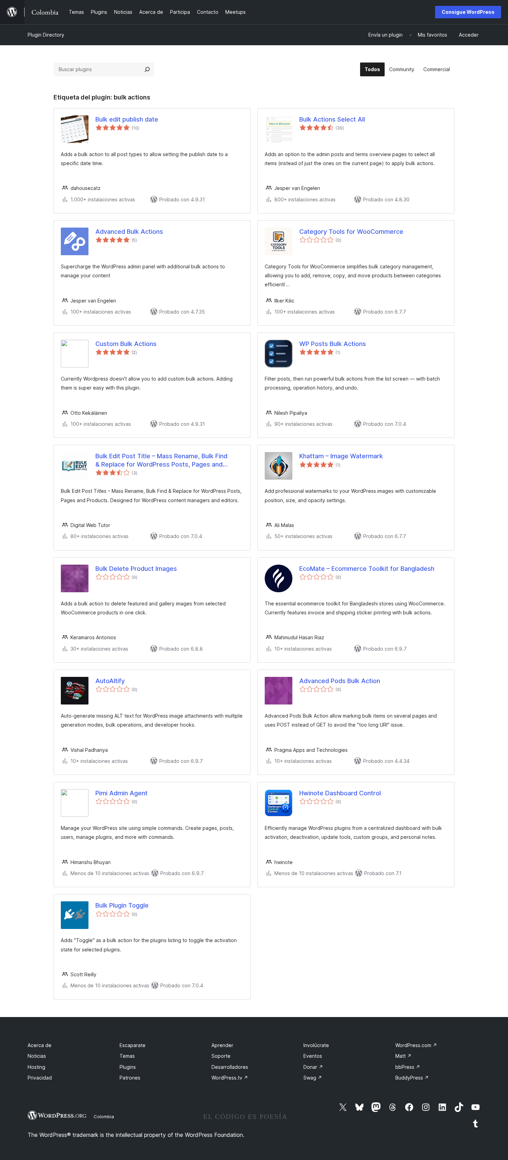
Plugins (128, 1067)
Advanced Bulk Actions (129, 231)
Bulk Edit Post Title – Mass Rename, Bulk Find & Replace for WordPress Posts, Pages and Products (161, 460)
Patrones (130, 1078)
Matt (403, 1056)
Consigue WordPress (468, 12)
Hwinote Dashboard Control (340, 793)
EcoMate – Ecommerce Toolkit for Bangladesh (366, 568)
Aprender (222, 1045)
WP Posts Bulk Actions (332, 343)
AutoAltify (110, 680)
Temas (127, 1056)
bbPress (407, 1067)
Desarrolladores (229, 1067)
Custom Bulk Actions (126, 343)
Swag (312, 1078)
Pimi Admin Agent (121, 793)
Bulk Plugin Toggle (122, 905)
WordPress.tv (229, 1078)
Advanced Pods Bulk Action (339, 680)
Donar (313, 1067)
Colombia (104, 1116)
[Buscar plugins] (147, 69)
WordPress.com (416, 1045)
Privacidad (40, 1078)
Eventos (312, 1056)
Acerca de (39, 1045)
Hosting (36, 1067)
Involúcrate (316, 1045)
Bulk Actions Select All (332, 119)
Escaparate (132, 1045)
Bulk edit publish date (126, 119)
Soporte (221, 1056)
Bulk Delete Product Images (136, 568)
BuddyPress (412, 1078)
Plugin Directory (46, 35)
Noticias (37, 1056)
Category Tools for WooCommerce (351, 231)
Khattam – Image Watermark (341, 456)
